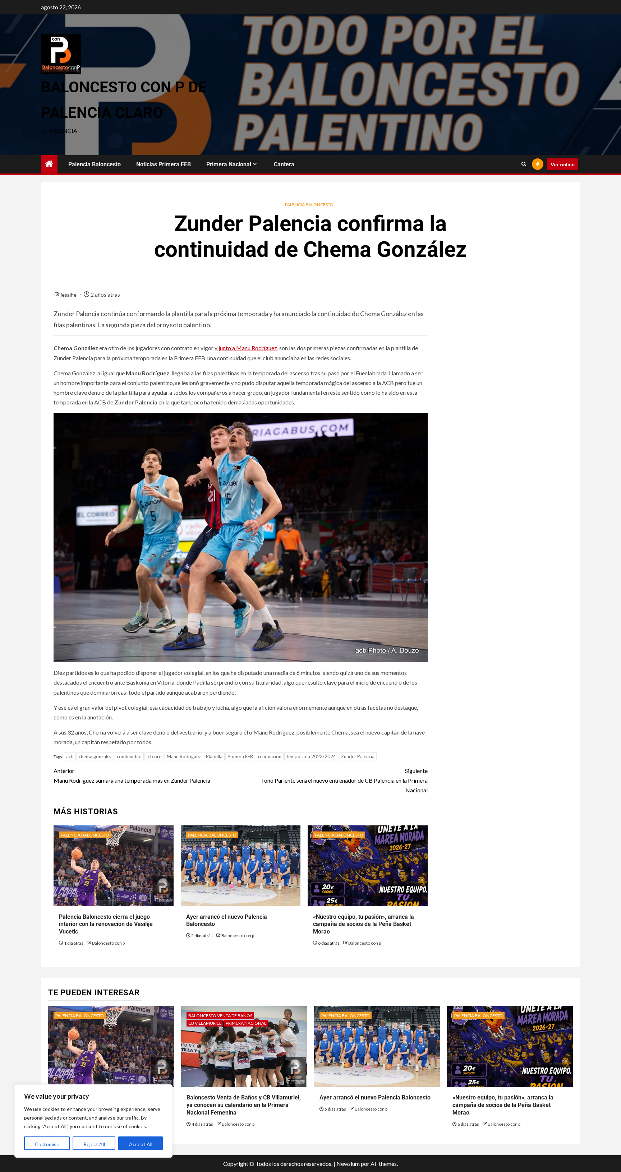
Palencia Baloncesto (94, 164)
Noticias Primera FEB (163, 164)
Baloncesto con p (108, 943)
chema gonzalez (95, 756)
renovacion (269, 756)
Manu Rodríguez (184, 756)
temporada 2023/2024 (311, 756)
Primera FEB (240, 756)
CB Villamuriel (204, 1023)
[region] (93, 1121)
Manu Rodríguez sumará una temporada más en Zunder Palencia (132, 775)
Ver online (563, 164)
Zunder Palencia (357, 756)
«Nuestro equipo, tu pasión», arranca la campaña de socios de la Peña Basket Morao (363, 924)
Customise (47, 1144)
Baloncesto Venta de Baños (220, 1015)
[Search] (523, 164)
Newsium (348, 1163)
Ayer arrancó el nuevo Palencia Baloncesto (375, 1097)
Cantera (284, 164)
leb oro (154, 756)
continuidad (129, 756)
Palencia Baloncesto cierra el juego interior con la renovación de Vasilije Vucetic (106, 924)
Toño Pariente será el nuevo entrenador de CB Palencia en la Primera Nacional (344, 780)
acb (70, 756)
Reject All (94, 1144)
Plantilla (214, 756)
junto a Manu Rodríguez (247, 347)
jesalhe (69, 295)
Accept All (140, 1144)
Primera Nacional (228, 164)
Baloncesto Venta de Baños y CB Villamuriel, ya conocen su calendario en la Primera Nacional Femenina (244, 1105)
